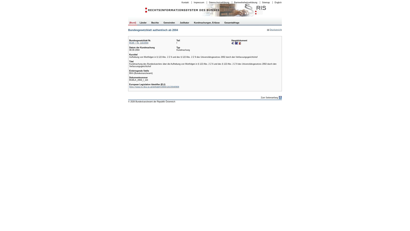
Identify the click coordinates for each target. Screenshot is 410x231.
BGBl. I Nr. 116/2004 (138, 43)
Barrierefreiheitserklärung (244, 2)
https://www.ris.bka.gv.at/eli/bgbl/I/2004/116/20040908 (154, 87)
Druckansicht (274, 30)
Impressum (198, 2)
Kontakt (184, 2)
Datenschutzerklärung (218, 2)
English (278, 2)
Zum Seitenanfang (269, 97)
